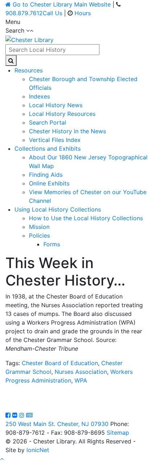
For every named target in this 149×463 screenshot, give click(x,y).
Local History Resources (62, 113)
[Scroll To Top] (2, 458)
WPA (80, 380)
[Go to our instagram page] (22, 415)
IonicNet (37, 450)
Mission (39, 226)
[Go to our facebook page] (8, 415)
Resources (28, 70)
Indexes (39, 96)
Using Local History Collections (57, 209)
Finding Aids (46, 174)
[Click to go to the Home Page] (29, 39)
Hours (82, 13)
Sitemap (118, 432)
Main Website (62, 4)
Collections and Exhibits (47, 148)
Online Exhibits (49, 183)
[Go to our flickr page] (15, 415)
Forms (51, 244)
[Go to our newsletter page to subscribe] (29, 415)
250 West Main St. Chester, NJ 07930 (56, 423)
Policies (39, 235)
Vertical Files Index (55, 139)
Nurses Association (81, 371)
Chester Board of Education (60, 363)
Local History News (55, 105)
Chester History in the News (67, 131)
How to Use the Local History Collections (86, 218)
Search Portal (47, 122)
